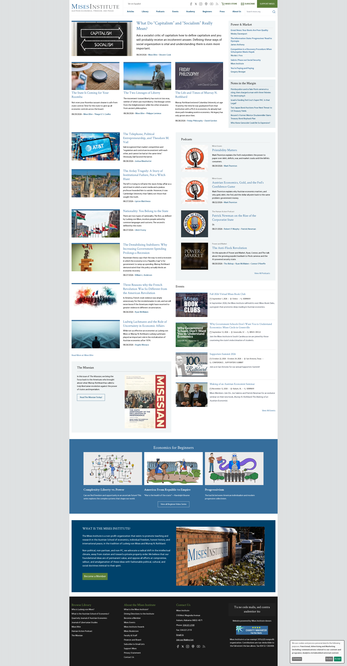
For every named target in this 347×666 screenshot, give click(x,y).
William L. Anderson (143, 275)
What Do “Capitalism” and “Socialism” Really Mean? (174, 26)
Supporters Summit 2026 (223, 354)
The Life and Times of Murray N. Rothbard (196, 95)
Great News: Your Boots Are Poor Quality (249, 30)
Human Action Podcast (82, 631)
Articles (130, 12)
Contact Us (129, 657)
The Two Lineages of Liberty (141, 93)
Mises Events (129, 623)
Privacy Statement (132, 653)
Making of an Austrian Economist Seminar (232, 384)
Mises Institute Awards (134, 627)
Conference (218, 363)
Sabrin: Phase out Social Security (246, 60)
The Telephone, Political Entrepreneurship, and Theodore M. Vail (146, 138)
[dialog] (317, 651)
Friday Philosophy (195, 121)
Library (145, 12)
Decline (329, 659)
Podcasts (160, 12)
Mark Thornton (230, 166)
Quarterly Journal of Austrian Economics (89, 618)
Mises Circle (255, 332)
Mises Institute (237, 64)
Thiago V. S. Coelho (102, 114)
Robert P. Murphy (231, 229)
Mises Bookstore (131, 631)
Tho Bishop (229, 264)
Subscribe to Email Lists (134, 644)
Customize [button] (297, 659)
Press (222, 12)
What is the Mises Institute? (136, 609)
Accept (338, 659)
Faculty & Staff (130, 636)
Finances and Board (132, 640)
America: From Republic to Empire (167, 489)
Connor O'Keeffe (258, 264)
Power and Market (219, 244)
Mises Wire (152, 55)
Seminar (246, 299)
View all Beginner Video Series (174, 504)
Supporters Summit (234, 363)
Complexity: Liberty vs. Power (103, 489)
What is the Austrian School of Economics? (90, 614)
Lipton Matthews (143, 201)
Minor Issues (217, 146)
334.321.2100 (188, 625)
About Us (236, 12)
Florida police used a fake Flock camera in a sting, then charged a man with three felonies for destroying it (251, 92)
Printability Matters (224, 150)
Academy (190, 12)
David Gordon (211, 121)
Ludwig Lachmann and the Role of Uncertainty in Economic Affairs (145, 324)
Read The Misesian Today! (91, 397)
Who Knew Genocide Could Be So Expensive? (250, 123)
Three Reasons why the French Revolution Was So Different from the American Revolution (145, 289)
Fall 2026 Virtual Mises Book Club (228, 294)
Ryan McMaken (141, 312)
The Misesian (77, 636)
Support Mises (267, 4)
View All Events (268, 411)
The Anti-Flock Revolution (229, 248)
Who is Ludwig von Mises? (83, 609)
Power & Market (241, 25)
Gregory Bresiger (238, 72)
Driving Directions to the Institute (139, 614)
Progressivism (214, 489)
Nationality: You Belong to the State (145, 211)
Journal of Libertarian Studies (85, 623)
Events (175, 12)
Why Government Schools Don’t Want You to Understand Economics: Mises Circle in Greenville (241, 326)
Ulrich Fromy (140, 230)
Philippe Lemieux (153, 113)
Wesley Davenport (239, 34)
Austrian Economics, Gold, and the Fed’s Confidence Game (238, 184)
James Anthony (238, 45)
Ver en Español (134, 4)
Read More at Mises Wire (82, 355)
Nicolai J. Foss (237, 56)
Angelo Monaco (142, 345)
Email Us (180, 635)
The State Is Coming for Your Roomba (90, 95)
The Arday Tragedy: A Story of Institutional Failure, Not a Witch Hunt (144, 175)
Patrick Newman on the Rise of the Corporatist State (234, 217)
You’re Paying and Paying (242, 68)
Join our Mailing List (185, 640)
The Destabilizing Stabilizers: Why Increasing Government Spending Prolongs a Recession (145, 249)
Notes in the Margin (243, 83)
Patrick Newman (248, 229)
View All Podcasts (262, 273)
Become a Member (95, 576)
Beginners (207, 12)
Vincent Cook (165, 55)
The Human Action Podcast (223, 212)
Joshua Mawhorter (143, 161)
